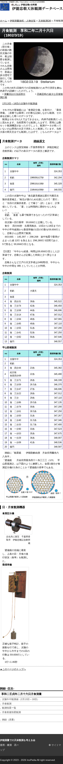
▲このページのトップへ (13, 669)
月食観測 (6, 703)
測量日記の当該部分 (14, 94)
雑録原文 (39, 141)
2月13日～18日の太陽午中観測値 (19, 103)
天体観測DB (44, 20)
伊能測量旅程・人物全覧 (23, 20)
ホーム (3, 20)
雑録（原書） (9, 719)
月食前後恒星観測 (11, 712)
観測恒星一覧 (9, 707)
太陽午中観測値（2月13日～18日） (20, 699)
